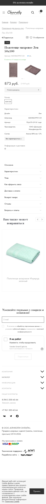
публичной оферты (19, 329)
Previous (38, 219)
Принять (36, 491)
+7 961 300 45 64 (10, 410)
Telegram (10, 416)
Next (42, 219)
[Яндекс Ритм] (17, 416)
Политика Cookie (12, 501)
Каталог (6, 377)
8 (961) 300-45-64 (10, 400)
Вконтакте (4, 416)
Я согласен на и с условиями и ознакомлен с (24, 329)
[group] (13, 70)
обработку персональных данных (28, 326)
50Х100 (8, 102)
